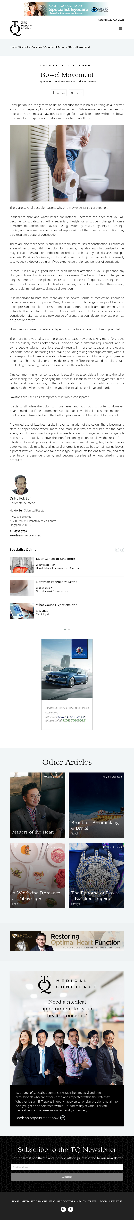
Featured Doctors (62, 1201)
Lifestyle (115, 1201)
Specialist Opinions (30, 47)
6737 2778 (20, 531)
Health (81, 1201)
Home (13, 47)
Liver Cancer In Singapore (55, 558)
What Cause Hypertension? (56, 604)
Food (103, 1201)
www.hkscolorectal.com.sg (25, 535)
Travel (93, 1201)
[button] (65, 629)
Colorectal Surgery (55, 47)
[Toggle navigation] (120, 28)
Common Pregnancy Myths (56, 581)
